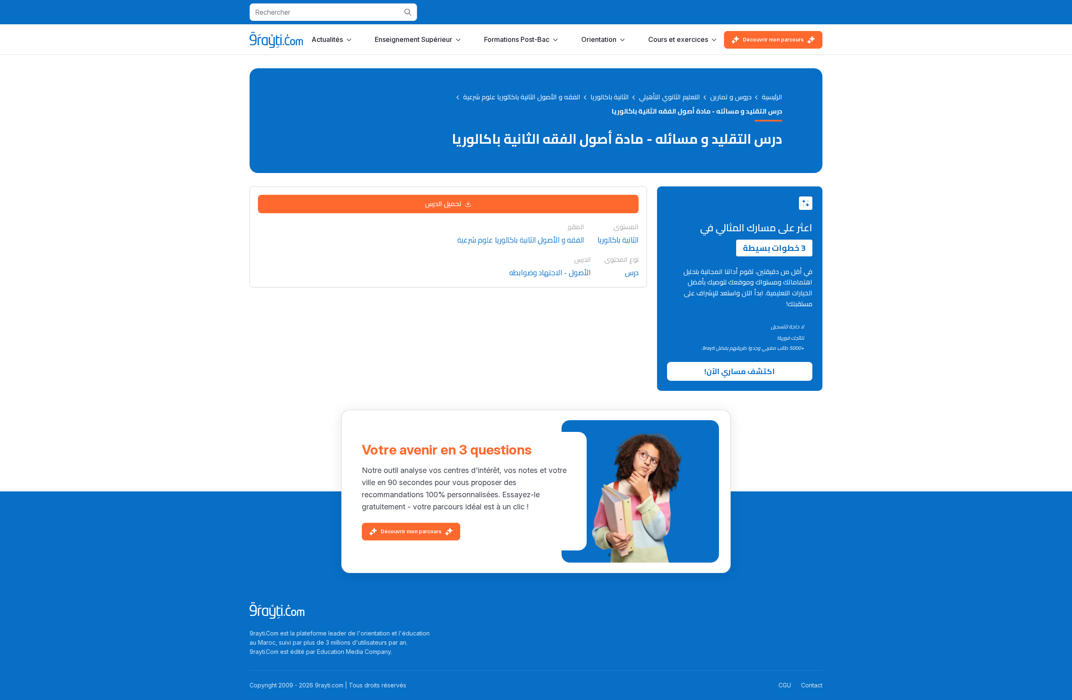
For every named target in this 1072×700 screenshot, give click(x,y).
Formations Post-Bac (516, 39)
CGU (784, 685)
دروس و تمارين (731, 97)
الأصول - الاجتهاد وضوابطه (550, 273)
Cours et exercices (678, 39)
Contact (811, 685)
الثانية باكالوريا (609, 97)
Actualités (327, 39)
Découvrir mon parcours (773, 39)
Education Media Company (354, 651)
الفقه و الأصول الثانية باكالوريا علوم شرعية (521, 97)
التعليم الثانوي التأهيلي (669, 97)
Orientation (598, 39)
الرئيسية (772, 97)
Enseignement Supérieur (413, 39)
